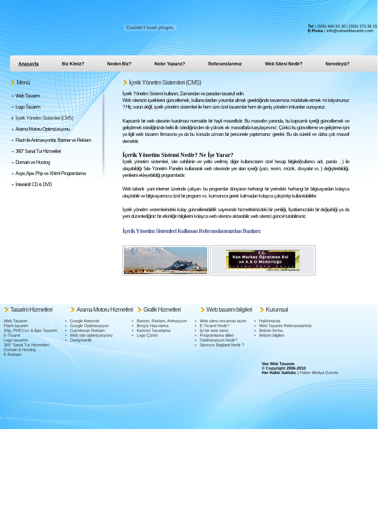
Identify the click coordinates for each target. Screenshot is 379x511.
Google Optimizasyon (89, 325)
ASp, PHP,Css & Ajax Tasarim (30, 330)
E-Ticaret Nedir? (214, 325)
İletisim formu (271, 330)
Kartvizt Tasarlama (153, 330)
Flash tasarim (16, 325)
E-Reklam (12, 354)
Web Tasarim (15, 321)
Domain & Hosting (20, 349)
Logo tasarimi (16, 340)
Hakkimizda (269, 321)
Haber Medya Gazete (319, 372)
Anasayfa (28, 63)
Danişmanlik (81, 340)
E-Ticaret (12, 335)
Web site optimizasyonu (91, 335)
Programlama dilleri (217, 335)
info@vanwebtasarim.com (350, 30)
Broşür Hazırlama (152, 325)
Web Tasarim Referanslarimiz (285, 325)
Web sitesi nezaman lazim (223, 321)
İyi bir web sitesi (214, 330)
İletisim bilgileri (271, 335)
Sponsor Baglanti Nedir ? (222, 345)
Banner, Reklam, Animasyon (162, 321)
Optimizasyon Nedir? (218, 340)
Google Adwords (85, 321)
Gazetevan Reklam (87, 330)
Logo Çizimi (147, 335)
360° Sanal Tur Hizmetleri (26, 345)
